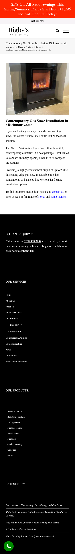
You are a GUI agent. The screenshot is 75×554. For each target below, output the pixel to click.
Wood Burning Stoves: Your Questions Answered (30, 536)
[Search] (55, 30)
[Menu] (64, 30)
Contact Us (11, 355)
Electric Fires (13, 433)
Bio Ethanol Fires (15, 411)
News (8, 349)
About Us (10, 300)
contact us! (27, 251)
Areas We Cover (13, 312)
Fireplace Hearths (15, 427)
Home (8, 294)
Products (10, 306)
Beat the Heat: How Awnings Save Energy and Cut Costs (34, 505)
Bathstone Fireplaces (16, 416)
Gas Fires (11, 449)
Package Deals (13, 422)
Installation (15, 331)
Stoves (10, 455)
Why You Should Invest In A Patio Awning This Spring (32, 522)
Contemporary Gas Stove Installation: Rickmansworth (36, 43)
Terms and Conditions (16, 361)
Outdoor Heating (14, 343)
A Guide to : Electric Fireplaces (21, 529)
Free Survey (16, 324)
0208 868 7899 (32, 241)
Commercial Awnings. (16, 337)
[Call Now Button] (9, 546)
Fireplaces (11, 438)
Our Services (12, 318)
